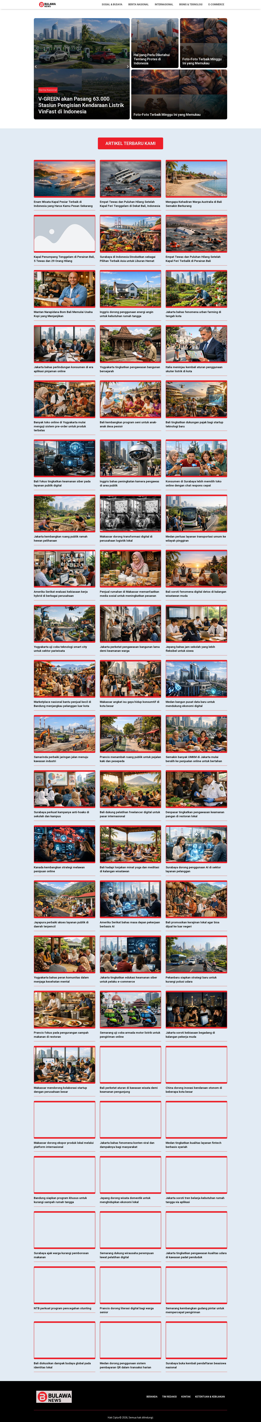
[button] (36, 66)
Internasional (164, 4)
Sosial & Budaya (112, 4)
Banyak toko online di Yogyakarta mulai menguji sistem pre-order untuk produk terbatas (60, 426)
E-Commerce (216, 4)
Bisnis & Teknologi (190, 4)
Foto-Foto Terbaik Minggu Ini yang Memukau (167, 115)
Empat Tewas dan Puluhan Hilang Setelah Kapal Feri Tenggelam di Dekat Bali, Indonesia (77, 105)
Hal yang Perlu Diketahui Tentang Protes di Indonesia (152, 59)
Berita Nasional (138, 4)
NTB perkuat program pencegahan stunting (62, 1308)
